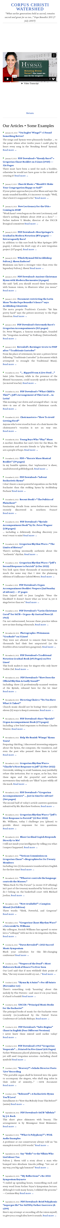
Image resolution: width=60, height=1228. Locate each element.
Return (30, 113)
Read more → (10, 150)
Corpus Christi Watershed (30, 6)
